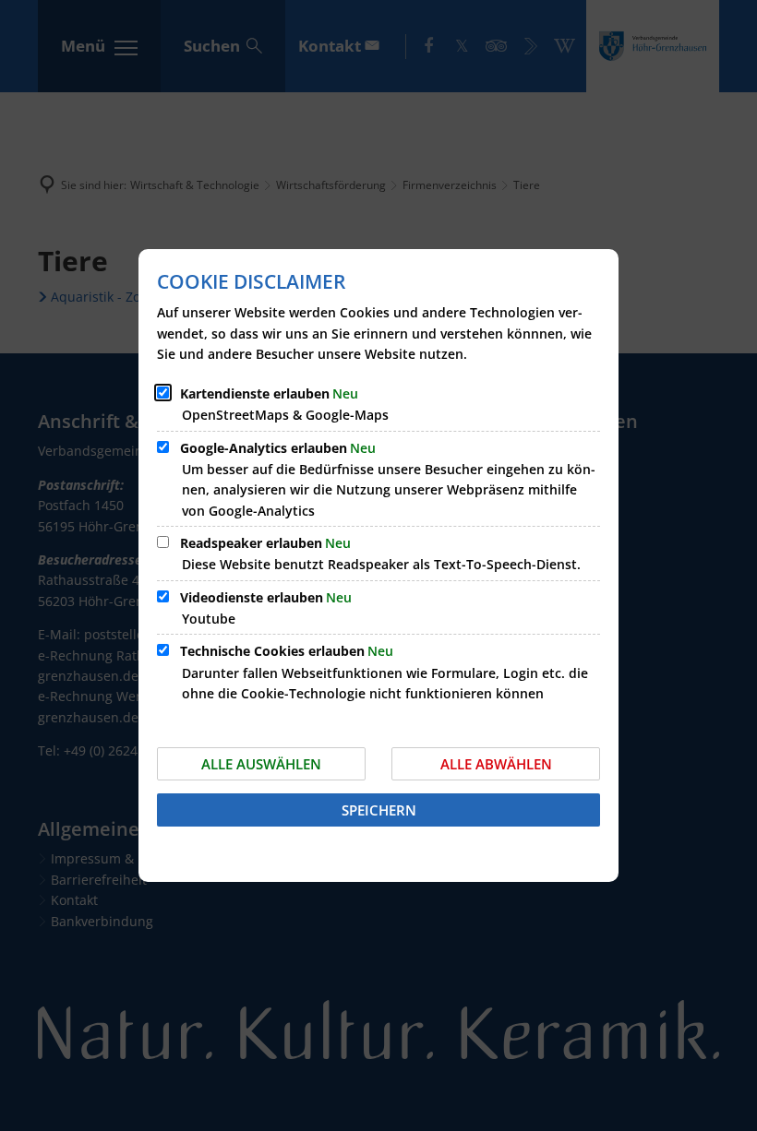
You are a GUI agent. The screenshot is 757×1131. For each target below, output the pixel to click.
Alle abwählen (496, 764)
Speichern (379, 810)
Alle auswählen (261, 764)
